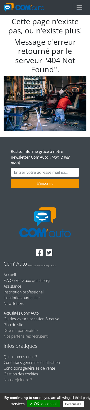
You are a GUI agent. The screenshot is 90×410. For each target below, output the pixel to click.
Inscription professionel (24, 292)
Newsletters (14, 303)
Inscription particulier (22, 297)
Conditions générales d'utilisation (32, 362)
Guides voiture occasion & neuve (31, 319)
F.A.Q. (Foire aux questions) (26, 280)
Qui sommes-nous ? (20, 356)
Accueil (10, 274)
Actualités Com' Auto (21, 313)
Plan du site (13, 324)
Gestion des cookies (21, 374)
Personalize (73, 404)
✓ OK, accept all (44, 404)
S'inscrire (45, 183)
